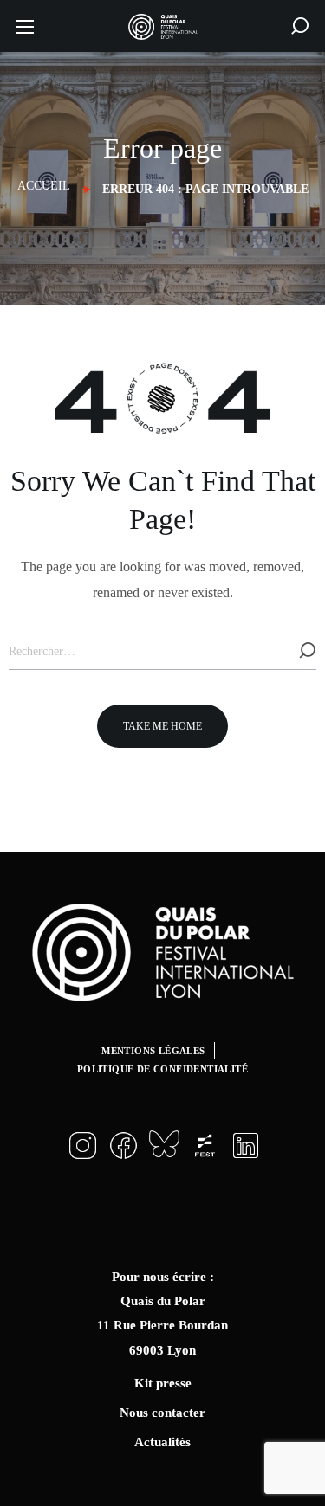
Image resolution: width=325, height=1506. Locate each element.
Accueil (43, 185)
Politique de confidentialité (162, 1069)
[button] (300, 26)
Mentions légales (153, 1051)
